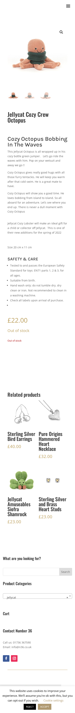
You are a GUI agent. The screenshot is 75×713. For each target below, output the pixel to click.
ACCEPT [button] (44, 706)
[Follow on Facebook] (6, 658)
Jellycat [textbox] (36, 597)
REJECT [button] (30, 706)
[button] (61, 32)
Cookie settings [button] (53, 700)
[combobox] (37, 596)
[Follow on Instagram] (14, 658)
